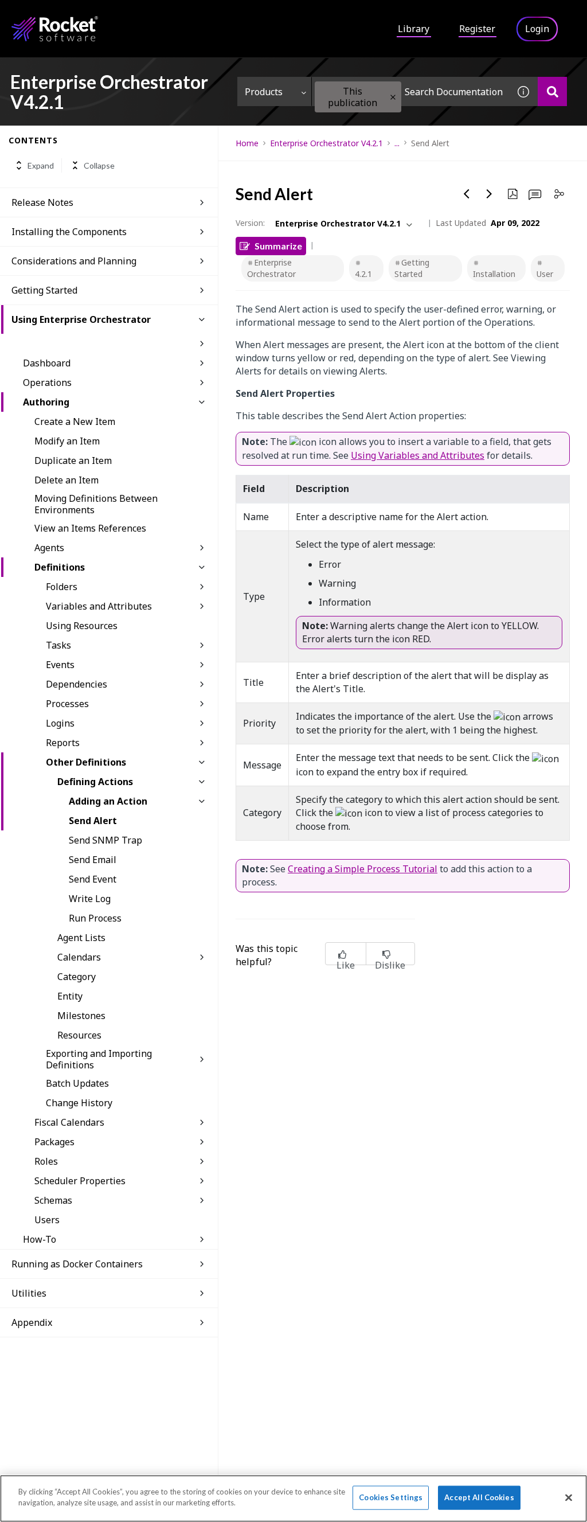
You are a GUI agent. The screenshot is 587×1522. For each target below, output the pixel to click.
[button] (393, 97)
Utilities (28, 1293)
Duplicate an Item (73, 460)
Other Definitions (86, 762)
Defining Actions (95, 781)
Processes (67, 703)
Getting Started (44, 290)
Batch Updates (77, 1083)
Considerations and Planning (73, 261)
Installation (494, 273)
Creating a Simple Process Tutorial (362, 869)
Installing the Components (69, 231)
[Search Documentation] (552, 91)
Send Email (92, 859)
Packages (54, 1141)
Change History (79, 1102)
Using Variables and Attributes (417, 455)
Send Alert (93, 820)
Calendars (79, 957)
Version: (250, 222)
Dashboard (47, 363)
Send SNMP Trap (105, 840)
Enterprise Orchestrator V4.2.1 (326, 143)
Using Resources (82, 625)
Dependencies (76, 684)
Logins (60, 723)
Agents (49, 547)
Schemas (53, 1200)
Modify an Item (67, 441)
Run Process (95, 918)
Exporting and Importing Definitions (99, 1059)
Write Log (90, 898)
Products (264, 91)
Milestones (81, 1015)
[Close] (568, 1497)
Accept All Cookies (479, 1497)
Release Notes (42, 202)
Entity (70, 996)
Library (413, 28)
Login (537, 28)
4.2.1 (363, 273)
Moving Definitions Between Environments (96, 504)
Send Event (92, 879)
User (545, 273)
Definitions (59, 567)
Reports (63, 742)
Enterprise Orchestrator (271, 268)
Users (47, 1219)
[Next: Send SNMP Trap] (489, 193)
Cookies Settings (390, 1497)
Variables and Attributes (99, 606)
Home (247, 143)
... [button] (397, 143)
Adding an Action (108, 801)
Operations (47, 382)
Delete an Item (66, 480)
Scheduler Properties (80, 1180)
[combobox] (410, 91)
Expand (41, 165)
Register (477, 28)
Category (76, 976)
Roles (46, 1161)
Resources (79, 1035)
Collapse (99, 165)
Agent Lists (81, 937)
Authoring (46, 402)
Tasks (58, 645)
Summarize (278, 245)
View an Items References (90, 528)
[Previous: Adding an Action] (466, 193)
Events (60, 664)
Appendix (31, 1322)
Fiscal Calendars (69, 1122)
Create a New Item (74, 421)
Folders (61, 586)
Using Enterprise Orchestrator (81, 319)
